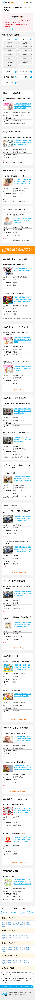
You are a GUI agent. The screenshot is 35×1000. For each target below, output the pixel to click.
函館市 (20, 962)
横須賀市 (27, 924)
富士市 (22, 948)
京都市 (9, 935)
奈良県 (25, 54)
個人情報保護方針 (21, 994)
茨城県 (10, 66)
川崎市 (9, 924)
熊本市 (4, 963)
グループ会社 (14, 994)
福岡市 (15, 960)
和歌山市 (21, 935)
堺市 (26, 935)
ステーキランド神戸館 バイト (11, 912)
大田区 (22, 924)
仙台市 (9, 960)
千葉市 (4, 924)
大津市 (20, 937)
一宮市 (4, 951)
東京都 (10, 43)
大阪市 (4, 935)
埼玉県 (10, 54)
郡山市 (9, 962)
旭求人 (25, 912)
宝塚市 (15, 937)
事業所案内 (16, 992)
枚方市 (26, 937)
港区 (22, 923)
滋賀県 (25, 58)
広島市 (26, 960)
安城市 (27, 949)
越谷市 (4, 926)
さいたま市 (16, 923)
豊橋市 (22, 949)
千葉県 (10, 50)
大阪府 (25, 43)
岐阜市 (4, 949)
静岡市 (16, 948)
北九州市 (26, 962)
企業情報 (11, 992)
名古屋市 (4, 948)
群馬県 (10, 58)
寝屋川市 (4, 938)
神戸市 (15, 935)
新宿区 (9, 923)
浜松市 (10, 948)
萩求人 (32, 912)
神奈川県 (9, 47)
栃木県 (10, 62)
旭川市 (4, 962)
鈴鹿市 (16, 949)
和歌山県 (25, 62)
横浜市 (4, 923)
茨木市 (9, 937)
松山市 (20, 960)
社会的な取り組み (23, 992)
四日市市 (9, 949)
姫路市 (4, 937)
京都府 (25, 47)
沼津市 (27, 948)
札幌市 (4, 960)
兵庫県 (25, 50)
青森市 (15, 962)
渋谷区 (27, 923)
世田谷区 (15, 924)
